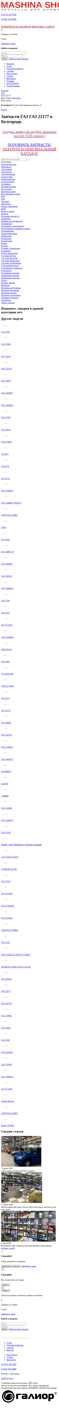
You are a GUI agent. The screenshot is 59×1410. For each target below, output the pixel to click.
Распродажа (6, 241)
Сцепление (6, 270)
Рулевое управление (10, 248)
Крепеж (4, 214)
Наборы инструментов (11, 221)
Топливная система (10, 273)
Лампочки (6, 219)
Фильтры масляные (10, 290)
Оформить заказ (28, 1266)
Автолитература (8, 164)
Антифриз (6, 184)
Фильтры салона (8, 293)
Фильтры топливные (11, 295)
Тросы (4, 280)
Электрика (6, 300)
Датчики (5, 201)
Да (6, 110)
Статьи (10, 1357)
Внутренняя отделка (10, 194)
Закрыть (5, 1285)
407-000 (8, 14)
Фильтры (5, 285)
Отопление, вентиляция (12, 226)
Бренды (10, 1350)
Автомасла (6, 167)
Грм (3, 199)
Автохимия (6, 169)
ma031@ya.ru (7, 1378)
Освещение (6, 223)
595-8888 (8, 19)
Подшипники (7, 231)
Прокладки (6, 236)
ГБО (3, 196)
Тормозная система (10, 275)
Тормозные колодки (10, 278)
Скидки (10, 1347)
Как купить (12, 1355)
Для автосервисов (15, 1345)
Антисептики (7, 182)
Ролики (4, 246)
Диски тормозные (9, 206)
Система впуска (8, 256)
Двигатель (6, 204)
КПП (3, 209)
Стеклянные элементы (11, 268)
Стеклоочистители (10, 265)
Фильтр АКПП (8, 283)
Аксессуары (6, 177)
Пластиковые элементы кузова (15, 228)
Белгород (16, 98)
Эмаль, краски (8, 303)
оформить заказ (8, 43)
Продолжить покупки (10, 1266)
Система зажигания (10, 261)
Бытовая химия (8, 191)
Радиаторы (6, 238)
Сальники (5, 251)
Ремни (4, 243)
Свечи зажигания (9, 253)
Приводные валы (9, 233)
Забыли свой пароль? (19, 59)
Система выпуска (9, 258)
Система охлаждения (11, 263)
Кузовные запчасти (10, 216)
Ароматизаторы (8, 186)
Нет (3, 110)
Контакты (11, 1360)
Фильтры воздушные (11, 288)
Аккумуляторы (8, 174)
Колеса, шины (7, 211)
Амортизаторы (8, 179)
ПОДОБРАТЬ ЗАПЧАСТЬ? (29, 149)
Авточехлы (6, 172)
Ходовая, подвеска (10, 298)
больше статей (8, 1248)
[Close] (2, 1251)
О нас (9, 1343)
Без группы (6, 189)
